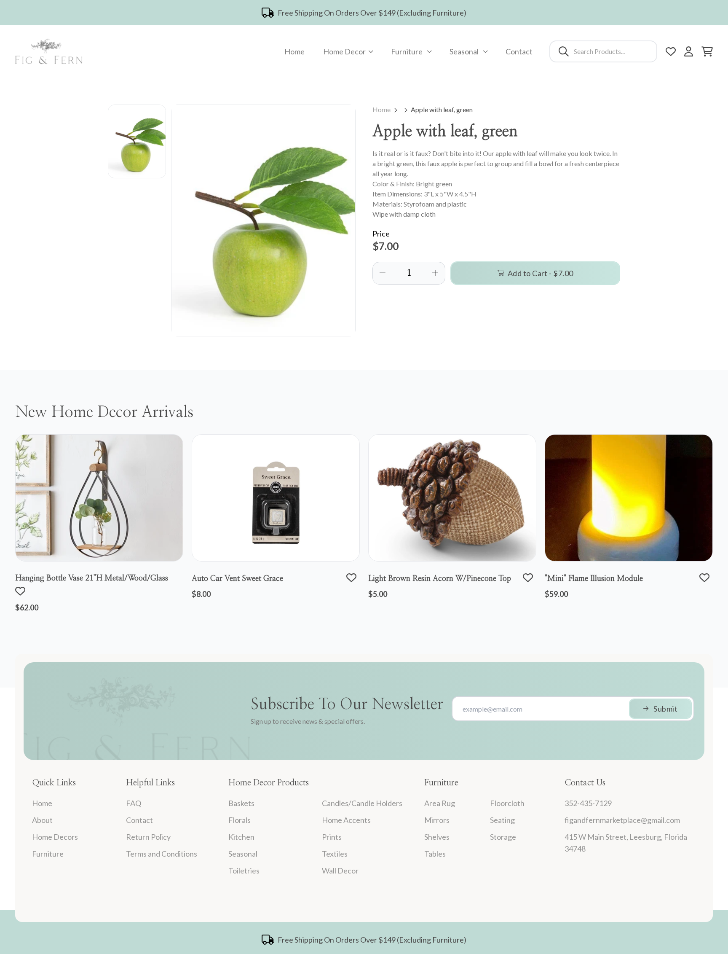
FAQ (133, 803)
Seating (502, 820)
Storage (503, 836)
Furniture (407, 51)
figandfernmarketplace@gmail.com (622, 820)
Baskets (241, 803)
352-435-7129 (588, 803)
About (42, 820)
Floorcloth (507, 803)
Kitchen (241, 836)
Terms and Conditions (161, 853)
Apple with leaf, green (442, 109)
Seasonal (464, 51)
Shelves (437, 836)
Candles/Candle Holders (362, 803)
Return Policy (148, 836)
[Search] (564, 51)
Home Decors (55, 836)
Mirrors (437, 820)
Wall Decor (340, 870)
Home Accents (346, 820)
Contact (519, 51)
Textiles (335, 853)
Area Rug (439, 803)
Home (294, 51)
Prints (332, 836)
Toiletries (244, 870)
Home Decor (344, 51)
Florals (239, 820)
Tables (435, 853)
